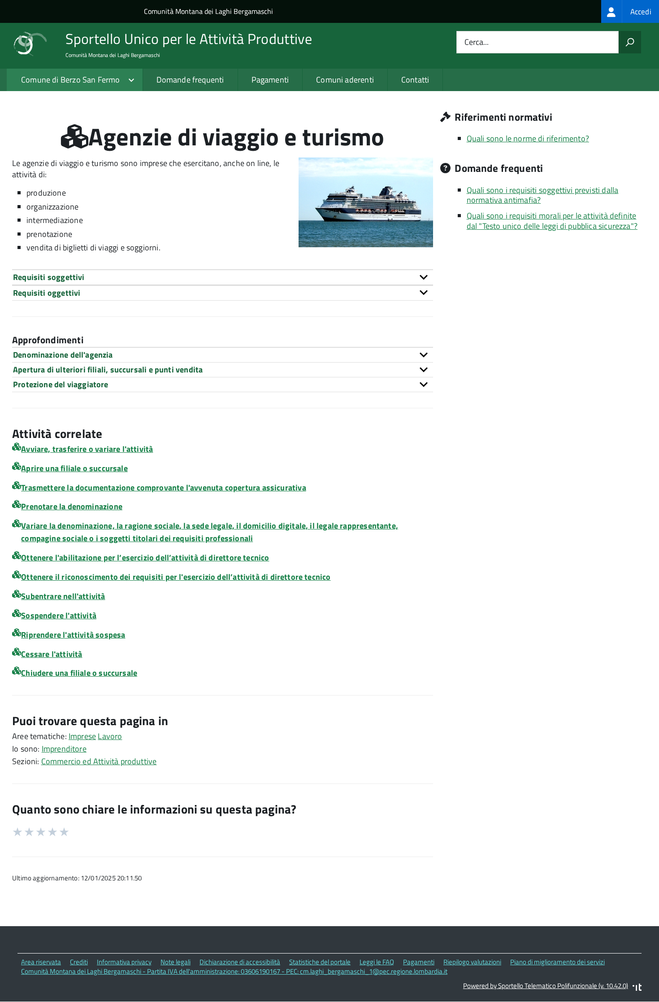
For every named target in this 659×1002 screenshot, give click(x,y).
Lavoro (110, 736)
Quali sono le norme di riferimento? (528, 138)
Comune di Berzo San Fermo (70, 80)
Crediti (79, 962)
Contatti (415, 80)
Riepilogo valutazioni (472, 962)
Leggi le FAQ (377, 962)
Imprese (82, 736)
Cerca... (476, 42)
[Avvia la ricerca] (630, 42)
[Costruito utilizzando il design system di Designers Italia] (637, 988)
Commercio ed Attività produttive (99, 761)
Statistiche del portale (320, 962)
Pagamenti (270, 80)
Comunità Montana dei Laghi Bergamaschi (208, 11)
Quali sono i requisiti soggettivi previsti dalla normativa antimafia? (543, 195)
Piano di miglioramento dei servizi (557, 962)
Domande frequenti (190, 80)
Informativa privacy (124, 962)
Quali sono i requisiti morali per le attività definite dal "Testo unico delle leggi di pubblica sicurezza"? (552, 221)
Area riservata (41, 962)
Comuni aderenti (345, 80)
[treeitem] (630, 11)
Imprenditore (64, 749)
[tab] (222, 277)
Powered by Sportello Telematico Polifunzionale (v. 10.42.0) (545, 985)
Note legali (175, 962)
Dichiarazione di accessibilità (239, 962)
